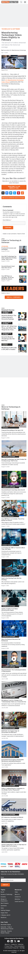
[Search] (21, 2)
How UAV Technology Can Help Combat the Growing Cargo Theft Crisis (8, 258)
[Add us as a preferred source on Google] (22, 192)
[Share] (6, 192)
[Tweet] (14, 192)
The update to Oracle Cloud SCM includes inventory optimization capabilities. (12, 849)
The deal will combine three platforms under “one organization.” (13, 764)
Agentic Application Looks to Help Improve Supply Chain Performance (13, 845)
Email (2, 877)
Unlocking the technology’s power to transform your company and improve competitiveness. (11, 553)
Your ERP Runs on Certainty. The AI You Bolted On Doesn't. (7, 277)
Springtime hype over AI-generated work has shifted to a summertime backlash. (13, 704)
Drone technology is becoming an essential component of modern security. (13, 463)
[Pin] (18, 192)
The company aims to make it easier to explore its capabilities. (11, 820)
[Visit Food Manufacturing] (10, 864)
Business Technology (8, 516)
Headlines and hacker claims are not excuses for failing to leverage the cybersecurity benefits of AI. (13, 493)
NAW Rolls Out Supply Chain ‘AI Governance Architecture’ (10, 731)
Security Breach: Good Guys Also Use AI (7, 267)
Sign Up (5, 884)
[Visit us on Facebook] (8, 941)
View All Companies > (14, 297)
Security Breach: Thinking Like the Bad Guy (8, 338)
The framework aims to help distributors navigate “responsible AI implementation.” (12, 735)
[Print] (2, 192)
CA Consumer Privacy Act (11, 948)
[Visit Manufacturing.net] (10, 866)
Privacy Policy (9, 946)
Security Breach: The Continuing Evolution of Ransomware (13, 670)
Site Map (22, 948)
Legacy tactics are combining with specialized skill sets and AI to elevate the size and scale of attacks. (13, 675)
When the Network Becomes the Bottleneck (10, 640)
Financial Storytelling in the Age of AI (12, 430)
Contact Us (14, 944)
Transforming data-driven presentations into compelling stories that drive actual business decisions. (13, 434)
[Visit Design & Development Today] (3, 864)
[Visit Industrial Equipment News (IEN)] (17, 864)
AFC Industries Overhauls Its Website (12, 817)
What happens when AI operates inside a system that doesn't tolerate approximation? (13, 523)
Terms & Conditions (19, 946)
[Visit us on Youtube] (18, 941)
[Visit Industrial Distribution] (3, 866)
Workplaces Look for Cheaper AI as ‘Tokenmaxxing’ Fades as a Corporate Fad (13, 701)
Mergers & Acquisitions (8, 757)
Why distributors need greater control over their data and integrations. (12, 582)
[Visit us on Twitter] (15, 941)
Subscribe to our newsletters (14, 187)
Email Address (7, 220)
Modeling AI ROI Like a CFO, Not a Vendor (9, 348)
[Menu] (25, 2)
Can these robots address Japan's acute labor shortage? (13, 792)
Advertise (20, 944)
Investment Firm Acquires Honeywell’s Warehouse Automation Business (12, 760)
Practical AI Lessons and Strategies (8, 248)
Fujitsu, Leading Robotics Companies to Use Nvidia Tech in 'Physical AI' (12, 789)
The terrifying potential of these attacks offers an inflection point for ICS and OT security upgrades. (12, 614)
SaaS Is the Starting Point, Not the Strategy (11, 579)
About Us (7, 944)
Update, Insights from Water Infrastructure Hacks (9, 609)
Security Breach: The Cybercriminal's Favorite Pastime (8, 317)
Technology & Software (10, 29)
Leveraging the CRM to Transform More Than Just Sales (13, 548)
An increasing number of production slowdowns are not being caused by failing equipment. (13, 644)
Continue (8, 227)
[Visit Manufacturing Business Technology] (17, 866)
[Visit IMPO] (24, 864)
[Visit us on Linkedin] (12, 941)
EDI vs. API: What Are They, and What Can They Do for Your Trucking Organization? (9, 328)
